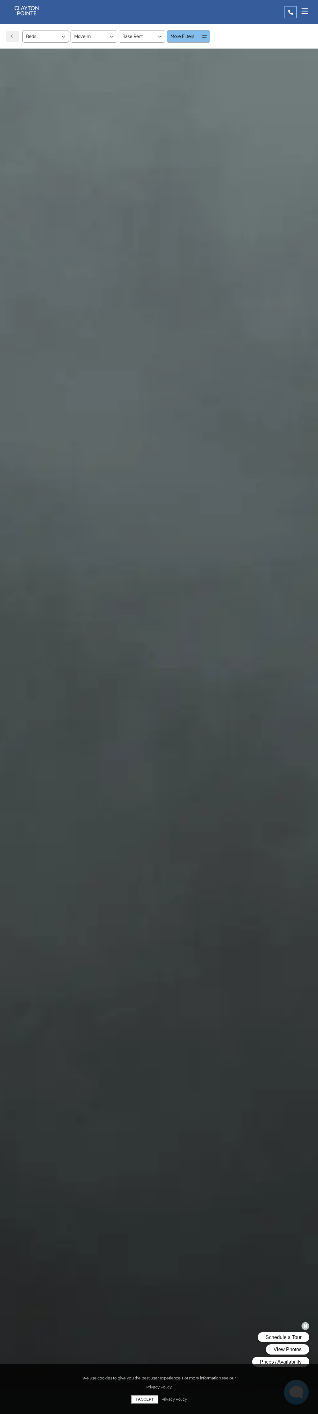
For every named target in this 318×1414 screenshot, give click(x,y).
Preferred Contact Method (194, 489)
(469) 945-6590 (36, 483)
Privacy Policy (174, 1399)
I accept (145, 1399)
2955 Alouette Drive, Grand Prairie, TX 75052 (70, 469)
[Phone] (290, 12)
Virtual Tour (254, 199)
